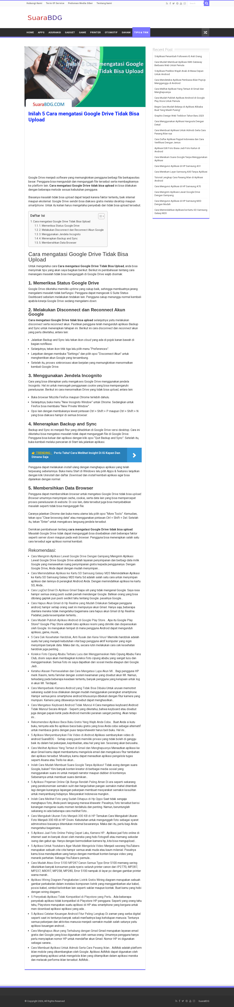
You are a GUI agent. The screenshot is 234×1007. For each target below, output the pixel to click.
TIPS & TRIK (141, 32)
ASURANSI (54, 32)
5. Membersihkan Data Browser (57, 242)
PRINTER (95, 32)
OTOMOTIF (111, 32)
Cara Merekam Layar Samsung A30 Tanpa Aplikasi (180, 171)
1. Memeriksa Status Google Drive (59, 225)
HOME (30, 32)
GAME (82, 32)
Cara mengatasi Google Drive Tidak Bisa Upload (61, 221)
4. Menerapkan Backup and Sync (58, 238)
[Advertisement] (85, 150)
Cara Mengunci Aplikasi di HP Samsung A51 (177, 166)
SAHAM (126, 32)
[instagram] (184, 3)
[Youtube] (181, 3)
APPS (41, 32)
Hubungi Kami (34, 3)
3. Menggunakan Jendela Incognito (60, 234)
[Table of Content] (101, 216)
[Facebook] (170, 3)
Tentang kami (104, 3)
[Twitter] (173, 3)
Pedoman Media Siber (80, 3)
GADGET (70, 32)
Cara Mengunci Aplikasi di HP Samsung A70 (177, 186)
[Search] (206, 3)
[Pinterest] (177, 3)
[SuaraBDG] (44, 17)
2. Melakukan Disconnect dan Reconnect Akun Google (71, 230)
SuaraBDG (204, 1001)
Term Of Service (55, 3)
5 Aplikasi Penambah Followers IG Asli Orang (178, 56)
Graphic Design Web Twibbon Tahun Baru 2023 (179, 115)
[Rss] (167, 3)
